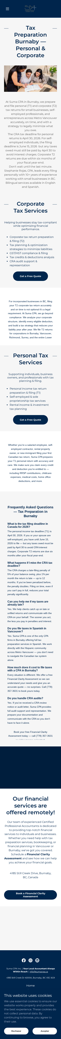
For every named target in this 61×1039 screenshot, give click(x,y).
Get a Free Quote (30, 276)
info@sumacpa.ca (39, 971)
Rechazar (16, 1031)
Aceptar (45, 1031)
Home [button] (30, 985)
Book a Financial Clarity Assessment (30, 895)
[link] (30, 9)
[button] (8, 8)
